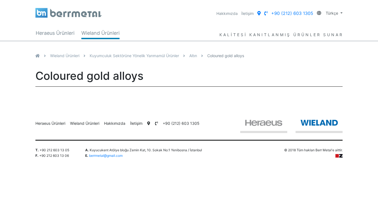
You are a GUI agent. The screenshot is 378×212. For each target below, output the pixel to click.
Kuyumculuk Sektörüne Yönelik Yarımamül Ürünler (134, 55)
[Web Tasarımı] (339, 155)
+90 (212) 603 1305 (292, 13)
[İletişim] (259, 13)
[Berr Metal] (107, 11)
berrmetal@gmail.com (106, 155)
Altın (193, 55)
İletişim (247, 13)
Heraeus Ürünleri (55, 33)
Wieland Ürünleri (100, 33)
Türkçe (330, 13)
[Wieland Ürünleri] (319, 126)
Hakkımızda (227, 13)
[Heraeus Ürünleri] (263, 126)
